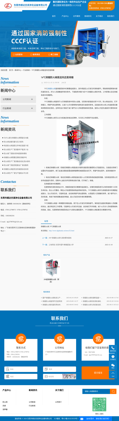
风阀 (4, 406)
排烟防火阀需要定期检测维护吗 (15, 157)
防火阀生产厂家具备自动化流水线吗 (17, 161)
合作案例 (76, 16)
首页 (54, 16)
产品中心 (65, 16)
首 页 (11, 70)
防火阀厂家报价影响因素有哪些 (15, 153)
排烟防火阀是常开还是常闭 (52, 301)
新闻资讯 (87, 16)
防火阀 (5, 402)
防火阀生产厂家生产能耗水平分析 (16, 173)
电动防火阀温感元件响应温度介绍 (16, 145)
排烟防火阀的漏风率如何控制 (53, 305)
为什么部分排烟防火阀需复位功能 (16, 138)
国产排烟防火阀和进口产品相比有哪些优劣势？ (60, 298)
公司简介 (58, 402)
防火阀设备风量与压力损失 (13, 142)
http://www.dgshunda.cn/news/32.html (61, 231)
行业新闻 (26, 70)
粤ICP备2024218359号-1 (69, 418)
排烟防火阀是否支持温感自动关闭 (16, 169)
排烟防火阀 (51, 88)
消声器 (5, 409)
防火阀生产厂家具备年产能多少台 (16, 149)
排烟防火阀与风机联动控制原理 (94, 305)
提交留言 (98, 373)
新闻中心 (18, 70)
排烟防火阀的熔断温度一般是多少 (95, 298)
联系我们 (110, 16)
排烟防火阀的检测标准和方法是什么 (96, 301)
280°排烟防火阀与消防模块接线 (60, 238)
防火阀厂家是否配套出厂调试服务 (16, 165)
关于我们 (59, 390)
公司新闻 (7, 99)
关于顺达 (99, 16)
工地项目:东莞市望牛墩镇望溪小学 (61, 245)
